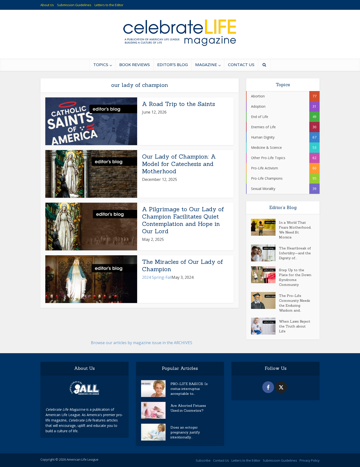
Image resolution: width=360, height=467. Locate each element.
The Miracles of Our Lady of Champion (182, 265)
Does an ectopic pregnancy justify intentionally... (185, 432)
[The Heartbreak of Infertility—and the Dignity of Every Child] (265, 253)
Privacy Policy (310, 460)
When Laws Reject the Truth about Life (294, 326)
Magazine (206, 64)
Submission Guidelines (74, 5)
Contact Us (241, 64)
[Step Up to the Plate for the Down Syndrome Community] (265, 274)
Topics (100, 64)
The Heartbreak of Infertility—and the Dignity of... (295, 253)
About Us (47, 5)
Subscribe (203, 460)
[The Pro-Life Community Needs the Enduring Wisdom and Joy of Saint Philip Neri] (265, 300)
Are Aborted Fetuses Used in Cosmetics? (188, 408)
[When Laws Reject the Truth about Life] (265, 326)
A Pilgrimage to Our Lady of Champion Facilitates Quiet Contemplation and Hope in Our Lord (183, 220)
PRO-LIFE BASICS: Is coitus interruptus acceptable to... (189, 389)
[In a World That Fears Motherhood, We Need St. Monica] (265, 227)
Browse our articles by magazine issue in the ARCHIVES (141, 342)
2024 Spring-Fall (157, 277)
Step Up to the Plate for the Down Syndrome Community (295, 277)
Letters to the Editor (109, 5)
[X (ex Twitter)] (281, 387)
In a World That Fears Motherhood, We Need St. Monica (295, 229)
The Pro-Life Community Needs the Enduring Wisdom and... (294, 303)
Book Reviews (134, 64)
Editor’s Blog (172, 64)
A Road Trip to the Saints (178, 104)
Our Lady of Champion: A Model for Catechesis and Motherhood (179, 164)
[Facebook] (268, 387)
